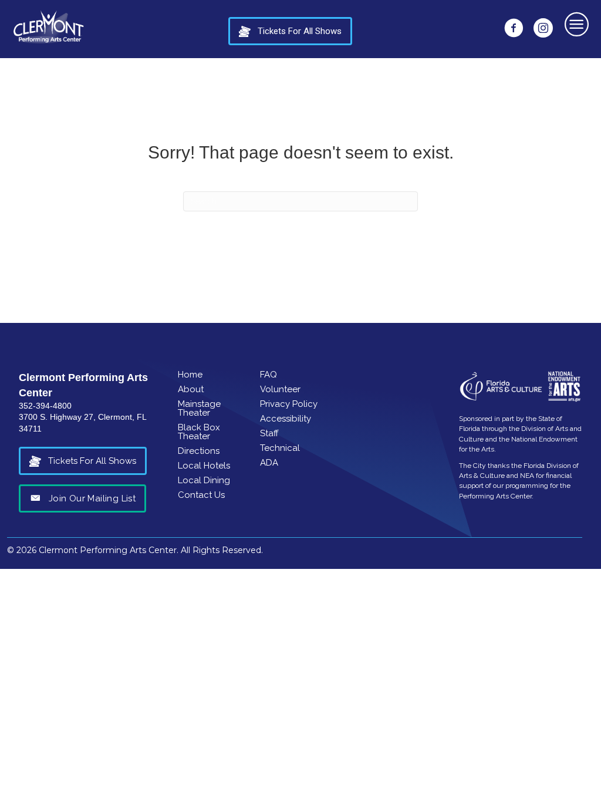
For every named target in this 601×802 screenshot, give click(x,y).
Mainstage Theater (199, 408)
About (191, 389)
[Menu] (577, 23)
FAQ (268, 374)
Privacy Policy (289, 404)
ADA (269, 462)
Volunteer (280, 389)
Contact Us (201, 495)
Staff (269, 433)
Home (190, 374)
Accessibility (285, 418)
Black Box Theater (199, 432)
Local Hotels (204, 465)
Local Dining (204, 480)
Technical (280, 448)
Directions (199, 451)
